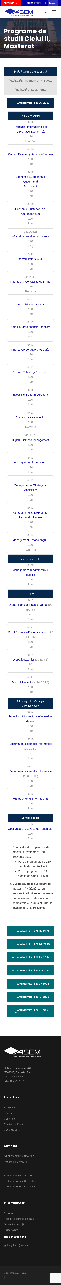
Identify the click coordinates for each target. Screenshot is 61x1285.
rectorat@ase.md (13, 1076)
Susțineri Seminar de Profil (19, 1175)
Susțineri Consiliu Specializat (20, 1181)
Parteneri (9, 1113)
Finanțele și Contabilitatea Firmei (30, 281)
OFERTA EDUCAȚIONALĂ (19, 1156)
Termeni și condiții (14, 1224)
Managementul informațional (30, 798)
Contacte (52, 3)
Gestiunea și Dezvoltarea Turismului (30, 828)
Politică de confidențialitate (19, 1218)
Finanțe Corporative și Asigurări (30, 349)
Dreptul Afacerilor (23, 659)
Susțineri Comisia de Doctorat (20, 1186)
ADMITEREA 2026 (11, 3)
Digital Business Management (30, 440)
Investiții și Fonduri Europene (30, 394)
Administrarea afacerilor (30, 417)
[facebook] (45, 3)
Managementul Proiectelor (30, 462)
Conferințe (9, 1118)
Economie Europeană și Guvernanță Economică (31, 181)
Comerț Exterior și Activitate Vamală (30, 154)
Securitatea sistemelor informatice (30, 743)
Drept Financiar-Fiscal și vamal (28, 604)
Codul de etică (12, 1129)
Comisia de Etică (13, 1124)
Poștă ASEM (11, 1229)
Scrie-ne (8, 1213)
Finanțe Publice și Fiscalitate (30, 372)
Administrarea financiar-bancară (31, 326)
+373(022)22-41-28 (14, 1081)
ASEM (38, 3)
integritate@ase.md (17, 1245)
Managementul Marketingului (31, 540)
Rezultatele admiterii (15, 1162)
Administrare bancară (30, 304)
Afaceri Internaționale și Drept (30, 236)
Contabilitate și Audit (30, 259)
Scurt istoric (10, 1107)
